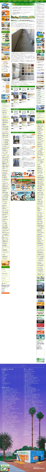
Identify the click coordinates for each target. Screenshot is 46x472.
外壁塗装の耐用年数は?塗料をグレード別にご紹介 (5, 133)
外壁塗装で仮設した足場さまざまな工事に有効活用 (40, 184)
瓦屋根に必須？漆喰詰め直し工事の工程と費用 (29, 403)
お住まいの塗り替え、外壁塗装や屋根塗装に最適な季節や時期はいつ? (10, 417)
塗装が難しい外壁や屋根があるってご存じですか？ (40, 195)
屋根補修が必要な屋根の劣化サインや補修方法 (5, 192)
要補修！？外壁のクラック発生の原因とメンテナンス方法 (8, 419)
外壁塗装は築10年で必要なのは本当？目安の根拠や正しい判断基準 (10, 397)
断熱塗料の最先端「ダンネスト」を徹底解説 (40, 232)
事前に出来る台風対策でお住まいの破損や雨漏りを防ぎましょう (9, 451)
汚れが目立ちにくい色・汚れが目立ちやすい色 (41, 65)
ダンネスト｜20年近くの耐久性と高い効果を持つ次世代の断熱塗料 (32, 447)
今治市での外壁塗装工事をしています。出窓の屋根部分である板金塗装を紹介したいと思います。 (40, 20)
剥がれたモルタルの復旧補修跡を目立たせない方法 (5, 157)
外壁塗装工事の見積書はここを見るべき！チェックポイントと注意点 (32, 380)
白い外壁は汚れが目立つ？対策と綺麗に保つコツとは (40, 254)
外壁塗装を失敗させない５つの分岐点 (40, 131)
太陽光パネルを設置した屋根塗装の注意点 (40, 223)
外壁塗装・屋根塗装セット (5, 39)
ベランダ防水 (5, 41)
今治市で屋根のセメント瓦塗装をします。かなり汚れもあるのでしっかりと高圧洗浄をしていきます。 (40, 11)
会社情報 (3, 380)
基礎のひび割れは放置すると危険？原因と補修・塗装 (8, 453)
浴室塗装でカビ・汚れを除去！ (4, 221)
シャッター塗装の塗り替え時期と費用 (4, 223)
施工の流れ (25, 1)
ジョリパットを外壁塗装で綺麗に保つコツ (40, 212)
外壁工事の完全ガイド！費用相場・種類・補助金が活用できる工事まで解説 (10, 399)
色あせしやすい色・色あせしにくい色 (40, 67)
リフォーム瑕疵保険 (4, 375)
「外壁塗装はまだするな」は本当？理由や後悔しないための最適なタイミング (11, 398)
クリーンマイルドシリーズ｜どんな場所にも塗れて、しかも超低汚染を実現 (32, 449)
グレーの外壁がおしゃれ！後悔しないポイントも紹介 (40, 250)
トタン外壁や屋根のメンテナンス (4, 203)
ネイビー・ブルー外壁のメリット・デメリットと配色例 (8, 457)
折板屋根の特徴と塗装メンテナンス (4, 206)
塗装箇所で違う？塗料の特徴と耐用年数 (40, 168)
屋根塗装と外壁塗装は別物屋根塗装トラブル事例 (5, 166)
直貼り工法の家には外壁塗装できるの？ (39, 199)
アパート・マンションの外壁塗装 (28, 429)
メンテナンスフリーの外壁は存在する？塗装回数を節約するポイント (10, 412)
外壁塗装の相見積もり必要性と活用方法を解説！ (40, 135)
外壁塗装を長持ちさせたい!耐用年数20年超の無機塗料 (40, 177)
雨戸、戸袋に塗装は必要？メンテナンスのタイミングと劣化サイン (31, 423)
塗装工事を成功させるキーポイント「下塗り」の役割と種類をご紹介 (32, 463)
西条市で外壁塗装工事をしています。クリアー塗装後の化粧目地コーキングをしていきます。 (40, 30)
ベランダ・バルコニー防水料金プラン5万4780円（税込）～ (31, 378)
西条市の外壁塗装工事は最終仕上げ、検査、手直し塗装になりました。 (40, 27)
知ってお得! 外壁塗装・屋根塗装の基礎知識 (7, 404)
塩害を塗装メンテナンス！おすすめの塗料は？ (5, 243)
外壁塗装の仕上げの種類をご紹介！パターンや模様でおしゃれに (9, 466)
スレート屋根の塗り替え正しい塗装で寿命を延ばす (5, 195)
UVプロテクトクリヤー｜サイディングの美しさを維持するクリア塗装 (32, 446)
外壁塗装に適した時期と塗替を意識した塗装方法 (5, 135)
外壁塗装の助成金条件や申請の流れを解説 (40, 129)
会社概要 (42, 1)
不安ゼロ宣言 (3, 379)
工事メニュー (20, 1)
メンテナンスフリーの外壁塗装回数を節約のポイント (40, 159)
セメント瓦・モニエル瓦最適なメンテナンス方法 (5, 210)
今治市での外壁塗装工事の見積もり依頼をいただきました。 (40, 22)
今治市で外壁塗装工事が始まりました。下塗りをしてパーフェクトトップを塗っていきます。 (40, 24)
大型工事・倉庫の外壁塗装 (27, 428)
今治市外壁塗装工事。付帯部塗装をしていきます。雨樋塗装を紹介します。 (40, 17)
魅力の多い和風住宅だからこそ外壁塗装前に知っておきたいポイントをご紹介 (33, 402)
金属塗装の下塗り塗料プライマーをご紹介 (40, 173)
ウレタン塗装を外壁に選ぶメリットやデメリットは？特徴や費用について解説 (33, 453)
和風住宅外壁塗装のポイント (39, 208)
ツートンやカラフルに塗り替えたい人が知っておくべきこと (41, 70)
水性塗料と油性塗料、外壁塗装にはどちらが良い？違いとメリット (31, 460)
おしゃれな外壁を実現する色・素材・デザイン (40, 245)
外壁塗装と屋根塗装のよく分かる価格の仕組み (29, 371)
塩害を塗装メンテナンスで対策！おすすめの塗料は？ (8, 447)
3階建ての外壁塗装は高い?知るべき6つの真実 (40, 153)
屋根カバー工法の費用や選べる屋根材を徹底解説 (5, 129)
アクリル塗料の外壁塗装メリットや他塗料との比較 (5, 140)
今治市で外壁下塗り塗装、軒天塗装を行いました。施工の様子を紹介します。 (40, 15)
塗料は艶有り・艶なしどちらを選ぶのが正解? (40, 201)
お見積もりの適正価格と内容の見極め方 (40, 142)
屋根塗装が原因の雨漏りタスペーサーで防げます (5, 197)
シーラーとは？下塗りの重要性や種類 (40, 175)
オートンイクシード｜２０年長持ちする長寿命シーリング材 (31, 450)
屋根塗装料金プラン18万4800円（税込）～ (29, 376)
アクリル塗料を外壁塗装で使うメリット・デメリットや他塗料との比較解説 (32, 452)
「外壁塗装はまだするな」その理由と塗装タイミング (5, 117)
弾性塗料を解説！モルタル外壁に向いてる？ (40, 263)
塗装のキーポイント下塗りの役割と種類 (39, 170)
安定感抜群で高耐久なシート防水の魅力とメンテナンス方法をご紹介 (10, 445)
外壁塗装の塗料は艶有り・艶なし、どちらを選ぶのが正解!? (31, 459)
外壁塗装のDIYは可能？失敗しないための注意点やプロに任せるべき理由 (10, 408)
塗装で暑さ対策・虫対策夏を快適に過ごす (5, 148)
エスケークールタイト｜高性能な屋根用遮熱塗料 (29, 442)
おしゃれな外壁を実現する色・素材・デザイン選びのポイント (9, 456)
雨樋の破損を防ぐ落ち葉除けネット (4, 190)
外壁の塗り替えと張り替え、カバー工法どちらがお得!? (8, 409)
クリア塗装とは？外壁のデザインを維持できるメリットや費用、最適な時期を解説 (33, 454)
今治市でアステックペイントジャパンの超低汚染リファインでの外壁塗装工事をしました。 (40, 6)
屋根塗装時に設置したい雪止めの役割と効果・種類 (5, 188)
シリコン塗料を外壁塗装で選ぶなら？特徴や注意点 (5, 144)
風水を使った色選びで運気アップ (40, 62)
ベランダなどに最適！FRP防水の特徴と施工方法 (5, 234)
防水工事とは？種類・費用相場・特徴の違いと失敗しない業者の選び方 (10, 442)
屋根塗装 (5, 36)
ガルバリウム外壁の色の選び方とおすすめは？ (7, 414)
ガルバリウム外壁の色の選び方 (39, 164)
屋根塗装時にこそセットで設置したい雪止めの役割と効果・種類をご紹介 (32, 413)
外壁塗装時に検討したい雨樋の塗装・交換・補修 (5, 186)
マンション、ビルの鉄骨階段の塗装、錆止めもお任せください (31, 417)
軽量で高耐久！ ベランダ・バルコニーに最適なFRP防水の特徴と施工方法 (10, 443)
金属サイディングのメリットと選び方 (4, 201)
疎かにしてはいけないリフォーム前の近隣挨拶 (40, 148)
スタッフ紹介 (4, 271)
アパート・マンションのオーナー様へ (40, 115)
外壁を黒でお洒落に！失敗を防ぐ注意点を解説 (40, 252)
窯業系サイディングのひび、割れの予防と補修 (40, 197)
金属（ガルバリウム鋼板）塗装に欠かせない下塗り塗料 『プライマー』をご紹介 (33, 464)
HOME (12, 18)
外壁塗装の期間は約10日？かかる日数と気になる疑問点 (8, 396)
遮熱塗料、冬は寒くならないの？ (28, 456)
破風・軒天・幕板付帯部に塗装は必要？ (5, 173)
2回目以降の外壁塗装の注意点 (39, 166)
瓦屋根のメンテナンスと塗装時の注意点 (5, 208)
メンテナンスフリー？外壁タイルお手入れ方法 (40, 206)
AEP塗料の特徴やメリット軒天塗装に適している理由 (40, 274)
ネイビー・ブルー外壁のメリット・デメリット (40, 247)
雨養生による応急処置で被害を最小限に (40, 236)
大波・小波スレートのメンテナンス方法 (5, 258)
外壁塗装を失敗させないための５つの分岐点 (7, 393)
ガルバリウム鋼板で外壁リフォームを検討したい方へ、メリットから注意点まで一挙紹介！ (12, 413)
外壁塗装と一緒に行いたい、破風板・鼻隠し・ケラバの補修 (31, 407)
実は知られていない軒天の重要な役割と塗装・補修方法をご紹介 (31, 408)
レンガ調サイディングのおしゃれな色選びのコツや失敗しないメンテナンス (10, 420)
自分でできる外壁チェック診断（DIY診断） (7, 407)
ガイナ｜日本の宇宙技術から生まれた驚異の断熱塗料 (30, 448)
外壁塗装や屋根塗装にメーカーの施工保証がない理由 (40, 179)
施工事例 (9, 1)
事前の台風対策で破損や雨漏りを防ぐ (39, 234)
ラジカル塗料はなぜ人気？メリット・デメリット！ (40, 272)
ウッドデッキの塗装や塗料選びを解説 (5, 219)
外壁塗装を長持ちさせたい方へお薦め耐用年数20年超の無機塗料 (31, 461)
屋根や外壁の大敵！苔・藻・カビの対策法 (40, 221)
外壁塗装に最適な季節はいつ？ (5, 137)
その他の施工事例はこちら (31, 107)
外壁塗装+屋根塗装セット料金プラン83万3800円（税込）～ (31, 377)
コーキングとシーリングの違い (5, 247)
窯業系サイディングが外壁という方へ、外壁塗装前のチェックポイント (32, 466)
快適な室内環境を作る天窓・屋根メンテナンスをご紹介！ (30, 410)
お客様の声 (15, 1)
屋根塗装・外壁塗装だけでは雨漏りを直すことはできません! (9, 403)
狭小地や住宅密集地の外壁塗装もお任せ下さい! (5, 199)
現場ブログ (14, 18)
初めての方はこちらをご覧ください (28, 370)
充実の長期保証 (4, 378)
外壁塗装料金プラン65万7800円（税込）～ (29, 375)
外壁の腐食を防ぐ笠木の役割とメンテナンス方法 (5, 184)
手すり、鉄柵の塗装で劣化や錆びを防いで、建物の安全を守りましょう (32, 418)
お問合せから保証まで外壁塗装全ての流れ (29, 373)
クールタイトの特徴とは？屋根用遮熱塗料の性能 (40, 269)
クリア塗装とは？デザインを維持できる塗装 (5, 146)
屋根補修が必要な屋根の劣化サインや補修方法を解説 (30, 415)
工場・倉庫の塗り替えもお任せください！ (40, 113)
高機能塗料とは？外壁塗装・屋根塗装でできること (5, 164)
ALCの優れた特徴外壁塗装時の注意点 (4, 250)
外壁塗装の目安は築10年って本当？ (4, 112)
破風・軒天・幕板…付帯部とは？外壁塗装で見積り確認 (30, 406)
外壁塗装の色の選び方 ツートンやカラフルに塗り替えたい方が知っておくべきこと (11, 392)
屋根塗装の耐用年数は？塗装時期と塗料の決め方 (40, 243)
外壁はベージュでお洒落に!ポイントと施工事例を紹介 (40, 256)
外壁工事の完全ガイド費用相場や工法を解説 (5, 120)
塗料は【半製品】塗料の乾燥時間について (5, 245)
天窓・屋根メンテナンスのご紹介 (5, 181)
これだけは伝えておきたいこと (5, 374)
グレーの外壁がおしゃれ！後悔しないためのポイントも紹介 (9, 458)
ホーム (4, 1)
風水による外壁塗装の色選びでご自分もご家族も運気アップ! (9, 395)
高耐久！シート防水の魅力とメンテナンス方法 (5, 239)
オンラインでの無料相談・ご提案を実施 (40, 124)
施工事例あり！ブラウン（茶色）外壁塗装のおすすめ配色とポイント (10, 462)
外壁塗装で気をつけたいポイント (5, 168)
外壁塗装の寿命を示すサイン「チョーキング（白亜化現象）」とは (9, 418)
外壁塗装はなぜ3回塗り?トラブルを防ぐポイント (5, 170)
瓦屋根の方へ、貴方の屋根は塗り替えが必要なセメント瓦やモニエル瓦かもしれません (34, 405)
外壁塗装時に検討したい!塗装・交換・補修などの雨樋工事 (31, 412)
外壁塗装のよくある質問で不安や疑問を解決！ (40, 126)
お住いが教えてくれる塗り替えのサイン (5, 110)
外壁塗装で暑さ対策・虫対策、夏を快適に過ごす (29, 431)
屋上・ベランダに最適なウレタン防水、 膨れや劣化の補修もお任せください (11, 444)
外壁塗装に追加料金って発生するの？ (39, 133)
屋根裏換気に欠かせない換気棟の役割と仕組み (5, 241)
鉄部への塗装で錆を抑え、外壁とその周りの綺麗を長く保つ (31, 416)
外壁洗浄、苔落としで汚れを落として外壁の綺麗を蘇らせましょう (31, 424)
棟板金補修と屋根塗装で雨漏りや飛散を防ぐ (5, 228)
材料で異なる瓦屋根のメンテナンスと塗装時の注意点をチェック (31, 404)
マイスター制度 (4, 377)
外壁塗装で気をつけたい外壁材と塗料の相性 (5, 256)
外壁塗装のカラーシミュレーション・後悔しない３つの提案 (9, 394)
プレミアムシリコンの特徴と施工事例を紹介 (40, 267)
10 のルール (3, 376)
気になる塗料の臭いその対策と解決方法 (39, 151)
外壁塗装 (5, 34)
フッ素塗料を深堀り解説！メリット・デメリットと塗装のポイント (9, 463)
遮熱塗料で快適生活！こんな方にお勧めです (29, 443)
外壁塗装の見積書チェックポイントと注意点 (40, 140)
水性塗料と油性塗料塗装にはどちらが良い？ (40, 203)
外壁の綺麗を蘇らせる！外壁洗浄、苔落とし (40, 219)
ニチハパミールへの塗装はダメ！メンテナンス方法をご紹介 (9, 449)
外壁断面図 (3, 254)
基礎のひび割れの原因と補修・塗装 (39, 239)
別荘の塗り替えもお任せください (40, 118)
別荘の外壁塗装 (26, 430)
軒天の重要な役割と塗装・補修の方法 (4, 177)
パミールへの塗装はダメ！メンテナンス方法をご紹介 (40, 228)
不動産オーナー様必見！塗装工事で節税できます (40, 181)
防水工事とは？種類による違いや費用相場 (5, 232)
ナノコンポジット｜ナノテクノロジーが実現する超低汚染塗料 (31, 444)
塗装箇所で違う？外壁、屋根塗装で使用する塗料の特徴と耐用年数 (31, 457)
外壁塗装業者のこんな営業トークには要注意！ (40, 190)
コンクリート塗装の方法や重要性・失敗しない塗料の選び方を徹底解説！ (32, 422)
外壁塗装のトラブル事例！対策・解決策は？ (40, 241)
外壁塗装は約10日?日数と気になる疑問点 (40, 146)
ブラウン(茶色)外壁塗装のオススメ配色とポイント (40, 258)
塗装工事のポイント (4, 108)
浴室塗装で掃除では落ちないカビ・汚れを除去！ (29, 420)
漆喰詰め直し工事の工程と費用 (39, 210)
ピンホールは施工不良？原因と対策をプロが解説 (5, 159)
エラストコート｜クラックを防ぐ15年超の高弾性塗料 (30, 445)
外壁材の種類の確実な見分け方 (39, 157)
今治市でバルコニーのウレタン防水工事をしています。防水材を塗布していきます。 (28, 160)
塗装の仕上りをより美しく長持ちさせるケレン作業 (5, 162)
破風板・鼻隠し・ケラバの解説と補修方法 (5, 175)
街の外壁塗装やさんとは (5, 370)
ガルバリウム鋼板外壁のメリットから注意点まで (40, 162)
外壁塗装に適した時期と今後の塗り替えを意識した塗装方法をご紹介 (10, 416)
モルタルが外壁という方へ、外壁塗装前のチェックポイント (31, 465)
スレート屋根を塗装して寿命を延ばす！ (28, 427)
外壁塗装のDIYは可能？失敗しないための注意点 (40, 192)
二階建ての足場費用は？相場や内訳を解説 (40, 188)
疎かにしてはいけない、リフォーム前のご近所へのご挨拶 (8, 400)
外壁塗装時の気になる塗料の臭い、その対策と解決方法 (8, 401)
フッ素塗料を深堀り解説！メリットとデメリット (40, 261)
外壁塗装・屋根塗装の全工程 (27, 374)
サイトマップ (4, 280)
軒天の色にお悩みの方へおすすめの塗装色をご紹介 (5, 179)
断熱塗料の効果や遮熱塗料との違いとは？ (40, 230)
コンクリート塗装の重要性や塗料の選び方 (5, 225)
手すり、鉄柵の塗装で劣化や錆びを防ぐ (5, 217)
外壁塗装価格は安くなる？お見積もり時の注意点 (5, 122)
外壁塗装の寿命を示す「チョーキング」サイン (5, 151)
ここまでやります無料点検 (27, 372)
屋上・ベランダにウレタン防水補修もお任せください (5, 237)
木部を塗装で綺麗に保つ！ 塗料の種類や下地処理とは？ (8, 448)
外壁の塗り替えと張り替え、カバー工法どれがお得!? (40, 155)
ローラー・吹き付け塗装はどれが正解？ (39, 214)
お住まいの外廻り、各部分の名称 (6, 410)
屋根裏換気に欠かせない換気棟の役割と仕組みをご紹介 (8, 446)
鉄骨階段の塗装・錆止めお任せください (5, 214)
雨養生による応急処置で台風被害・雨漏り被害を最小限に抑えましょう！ (10, 452)
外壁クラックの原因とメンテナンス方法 (5, 153)
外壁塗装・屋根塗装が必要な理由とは (6, 405)
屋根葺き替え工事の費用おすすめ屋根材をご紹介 (5, 126)
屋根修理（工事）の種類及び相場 (4, 124)
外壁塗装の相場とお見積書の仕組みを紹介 (40, 137)
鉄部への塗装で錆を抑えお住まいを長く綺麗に (5, 212)
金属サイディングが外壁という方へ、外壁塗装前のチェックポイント (32, 467)
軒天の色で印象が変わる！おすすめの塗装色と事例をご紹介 (31, 409)
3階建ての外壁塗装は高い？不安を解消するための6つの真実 (9, 402)
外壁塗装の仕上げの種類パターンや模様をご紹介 (40, 265)
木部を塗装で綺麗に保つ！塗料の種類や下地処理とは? (40, 225)
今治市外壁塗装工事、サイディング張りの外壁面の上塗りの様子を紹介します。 (40, 9)
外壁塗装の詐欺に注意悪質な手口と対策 (40, 144)
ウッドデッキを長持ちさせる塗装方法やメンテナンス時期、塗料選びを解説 (32, 419)
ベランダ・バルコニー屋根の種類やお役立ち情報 (5, 230)
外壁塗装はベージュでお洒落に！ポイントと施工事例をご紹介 (9, 461)
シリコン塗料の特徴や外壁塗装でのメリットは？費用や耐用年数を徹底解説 (32, 451)
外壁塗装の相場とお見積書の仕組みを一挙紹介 (29, 379)
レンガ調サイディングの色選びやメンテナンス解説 (5, 155)
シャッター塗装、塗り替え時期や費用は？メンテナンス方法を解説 (31, 421)
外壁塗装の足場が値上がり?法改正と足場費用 (40, 186)
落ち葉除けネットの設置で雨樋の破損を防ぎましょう (30, 414)
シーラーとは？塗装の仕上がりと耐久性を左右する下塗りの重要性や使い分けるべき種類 (34, 462)
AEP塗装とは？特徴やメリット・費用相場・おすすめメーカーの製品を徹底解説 (33, 455)
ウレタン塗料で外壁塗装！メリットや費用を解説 (5, 142)
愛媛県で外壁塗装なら (5, 273)
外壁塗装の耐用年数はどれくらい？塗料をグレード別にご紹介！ (9, 415)
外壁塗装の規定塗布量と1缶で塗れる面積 (40, 217)
